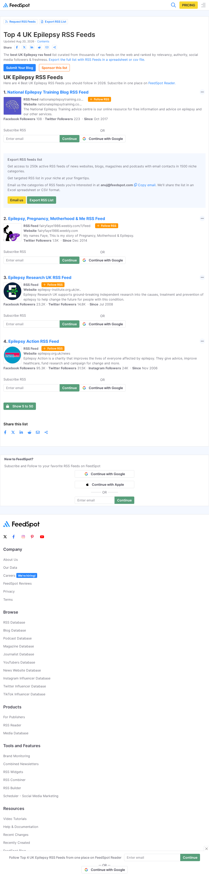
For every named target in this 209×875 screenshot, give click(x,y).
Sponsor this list (54, 68)
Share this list (15, 424)
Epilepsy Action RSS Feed (33, 341)
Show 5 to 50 (22, 406)
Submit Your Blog (19, 68)
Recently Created (16, 843)
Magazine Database (18, 646)
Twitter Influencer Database (24, 686)
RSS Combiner (14, 780)
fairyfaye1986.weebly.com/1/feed (64, 226)
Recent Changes (15, 835)
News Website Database (22, 670)
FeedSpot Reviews (17, 583)
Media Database (15, 733)
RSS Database (14, 622)
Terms (8, 599)
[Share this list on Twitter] (24, 47)
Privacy (9, 591)
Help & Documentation (20, 827)
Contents (43, 41)
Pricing (188, 5)
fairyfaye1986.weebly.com (58, 231)
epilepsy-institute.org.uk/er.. (59, 290)
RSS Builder (12, 788)
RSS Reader (12, 725)
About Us (10, 560)
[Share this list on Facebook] (16, 47)
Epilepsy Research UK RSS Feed (39, 277)
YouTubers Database (19, 662)
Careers (19, 575)
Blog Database (14, 630)
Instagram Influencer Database (26, 678)
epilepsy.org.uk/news (54, 353)
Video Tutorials (15, 819)
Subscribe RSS (14, 130)
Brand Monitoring (16, 756)
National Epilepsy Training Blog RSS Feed (48, 92)
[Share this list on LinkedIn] (31, 47)
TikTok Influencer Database (24, 694)
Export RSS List (55, 21)
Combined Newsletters (21, 764)
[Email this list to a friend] (46, 47)
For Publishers (14, 717)
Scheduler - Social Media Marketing (30, 796)
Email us (16, 200)
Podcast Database (17, 638)
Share (7, 47)
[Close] (206, 848)
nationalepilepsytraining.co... (61, 99)
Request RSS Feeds (22, 21)
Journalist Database (18, 654)
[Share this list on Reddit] (39, 47)
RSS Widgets (13, 772)
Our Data (10, 567)
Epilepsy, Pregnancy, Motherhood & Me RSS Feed (56, 218)
